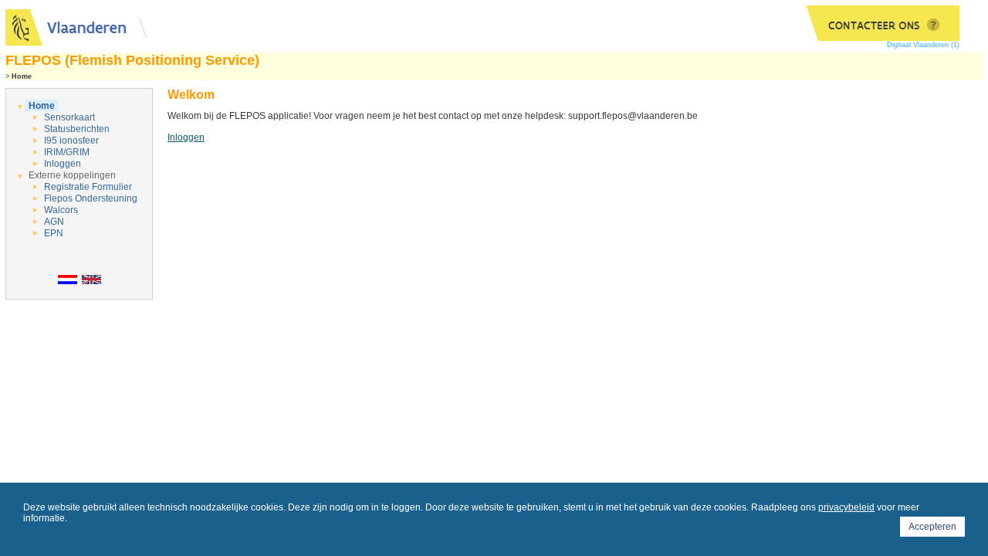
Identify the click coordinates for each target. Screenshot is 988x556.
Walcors (61, 210)
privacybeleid (846, 507)
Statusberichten (77, 129)
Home (42, 105)
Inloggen (62, 163)
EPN (53, 233)
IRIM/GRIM (67, 152)
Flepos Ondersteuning (90, 198)
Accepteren (932, 526)
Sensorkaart (69, 117)
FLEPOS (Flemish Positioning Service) (132, 60)
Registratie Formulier (88, 186)
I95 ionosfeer (71, 140)
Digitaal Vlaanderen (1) (923, 45)
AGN (54, 221)
